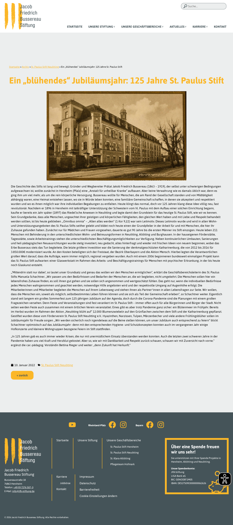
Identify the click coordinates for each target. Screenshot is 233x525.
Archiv (25, 66)
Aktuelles (177, 26)
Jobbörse (65, 483)
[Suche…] (185, 6)
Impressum (87, 476)
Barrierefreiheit (89, 489)
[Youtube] (72, 424)
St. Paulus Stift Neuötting (45, 66)
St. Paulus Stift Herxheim (124, 446)
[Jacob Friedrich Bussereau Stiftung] (22, 16)
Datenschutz (88, 483)
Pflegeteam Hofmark (122, 464)
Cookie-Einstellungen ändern (98, 495)
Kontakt (220, 26)
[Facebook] (112, 424)
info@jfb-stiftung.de (23, 491)
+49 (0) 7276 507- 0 (23, 487)
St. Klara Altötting (120, 458)
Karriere (199, 26)
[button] (22, 375)
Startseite (74, 26)
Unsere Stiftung (100, 26)
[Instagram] (123, 424)
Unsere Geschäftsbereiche (141, 26)
